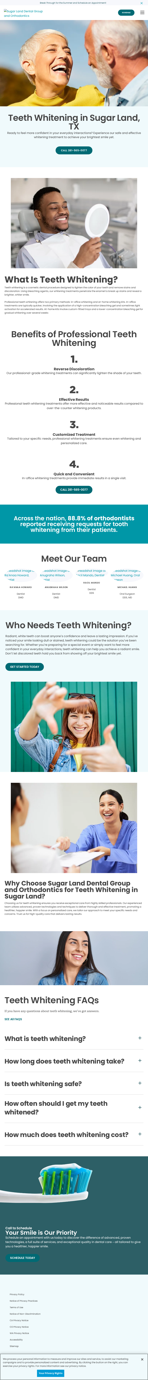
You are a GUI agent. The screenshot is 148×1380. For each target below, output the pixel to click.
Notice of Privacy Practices (24, 1300)
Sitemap (14, 1346)
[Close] (142, 1359)
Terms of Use (16, 1307)
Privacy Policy (17, 1294)
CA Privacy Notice (19, 1320)
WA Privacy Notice (19, 1333)
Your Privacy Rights (50, 1373)
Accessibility (16, 1339)
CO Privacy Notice (19, 1326)
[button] (142, 12)
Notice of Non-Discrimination (25, 1313)
